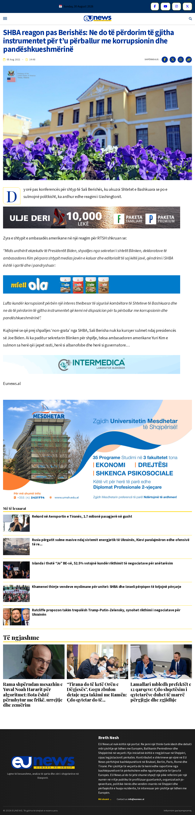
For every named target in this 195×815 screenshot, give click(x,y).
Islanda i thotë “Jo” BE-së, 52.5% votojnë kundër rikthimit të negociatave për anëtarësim (102, 563)
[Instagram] (176, 6)
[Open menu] (5, 19)
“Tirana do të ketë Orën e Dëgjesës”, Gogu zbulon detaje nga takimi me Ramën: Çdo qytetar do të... (97, 692)
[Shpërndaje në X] (172, 59)
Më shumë (105, 799)
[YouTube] (165, 6)
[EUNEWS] (43, 762)
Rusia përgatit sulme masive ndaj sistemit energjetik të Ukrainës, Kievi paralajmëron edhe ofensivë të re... (110, 542)
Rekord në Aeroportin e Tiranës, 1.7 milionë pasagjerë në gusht (82, 517)
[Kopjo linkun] (188, 59)
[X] (187, 6)
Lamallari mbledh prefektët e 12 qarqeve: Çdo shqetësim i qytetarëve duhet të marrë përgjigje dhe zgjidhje (160, 692)
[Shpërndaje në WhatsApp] (180, 59)
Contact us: (130, 799)
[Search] (190, 19)
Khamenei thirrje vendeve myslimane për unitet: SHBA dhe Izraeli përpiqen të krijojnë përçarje (106, 587)
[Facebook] (155, 6)
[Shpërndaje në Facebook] (164, 59)
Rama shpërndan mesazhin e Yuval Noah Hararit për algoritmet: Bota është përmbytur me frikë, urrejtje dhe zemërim (33, 694)
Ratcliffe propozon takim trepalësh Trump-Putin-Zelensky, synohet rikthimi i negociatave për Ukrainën (106, 612)
